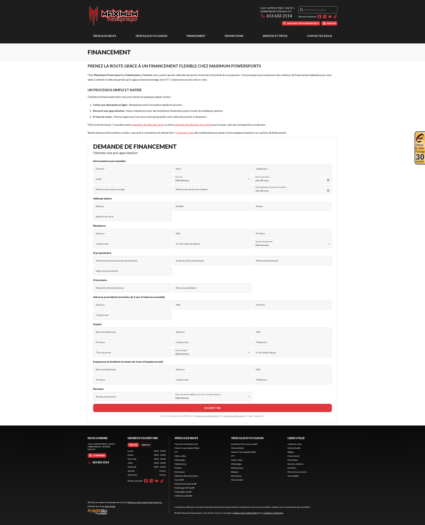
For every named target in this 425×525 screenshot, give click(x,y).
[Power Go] (125, 511)
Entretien (292, 468)
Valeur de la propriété (107, 270)
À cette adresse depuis (188, 243)
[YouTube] (330, 17)
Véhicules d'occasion (151, 35)
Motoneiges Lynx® (182, 492)
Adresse (100, 233)
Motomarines (180, 464)
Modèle (180, 206)
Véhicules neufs (104, 35)
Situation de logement (264, 241)
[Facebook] (319, 17)
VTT (176, 452)
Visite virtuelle (294, 448)
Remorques (179, 472)
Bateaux (234, 472)
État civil (178, 177)
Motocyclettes (237, 448)
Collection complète (183, 495)
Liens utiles (296, 438)
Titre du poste (103, 352)
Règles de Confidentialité (207, 416)
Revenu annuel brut (106, 396)
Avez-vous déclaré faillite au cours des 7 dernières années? (198, 394)
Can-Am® (178, 480)
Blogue (291, 452)
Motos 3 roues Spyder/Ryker (187, 448)
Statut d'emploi (181, 350)
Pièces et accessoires (297, 472)
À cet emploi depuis (266, 352)
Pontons (178, 468)
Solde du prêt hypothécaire (190, 260)
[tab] (133, 445)
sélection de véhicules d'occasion (193, 124)
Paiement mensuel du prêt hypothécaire (116, 260)
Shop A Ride (110, 506)
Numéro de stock (105, 216)
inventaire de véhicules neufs (148, 124)
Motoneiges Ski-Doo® (184, 488)
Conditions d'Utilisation (234, 416)
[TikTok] (335, 17)
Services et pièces (275, 35)
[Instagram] (325, 17)
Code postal (102, 243)
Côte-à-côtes (180, 456)
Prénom (101, 168)
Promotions (234, 35)
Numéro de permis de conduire (192, 189)
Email (99, 179)
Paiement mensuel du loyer (110, 287)
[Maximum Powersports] (113, 16)
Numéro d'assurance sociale (110, 189)
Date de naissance (262, 177)
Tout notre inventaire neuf (186, 444)
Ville (178, 233)
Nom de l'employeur (106, 331)
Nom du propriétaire (186, 287)
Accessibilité (293, 476)
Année (259, 206)
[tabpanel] (147, 463)
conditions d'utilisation (273, 513)
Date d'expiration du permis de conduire (270, 187)
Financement (196, 35)
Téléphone (262, 168)
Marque (100, 206)
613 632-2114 (279, 15)
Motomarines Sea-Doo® (185, 484)
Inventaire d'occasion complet (244, 444)
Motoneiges (179, 460)
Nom (179, 168)
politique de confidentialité (245, 513)
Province (260, 233)
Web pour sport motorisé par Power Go (144, 502)
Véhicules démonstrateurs (186, 476)
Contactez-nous (319, 35)
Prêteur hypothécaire (267, 260)
